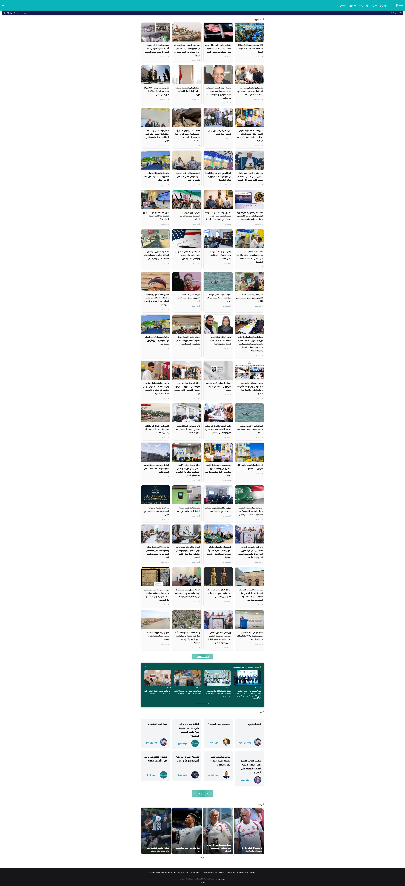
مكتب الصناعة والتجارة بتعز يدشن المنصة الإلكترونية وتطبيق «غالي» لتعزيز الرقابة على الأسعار (218, 429)
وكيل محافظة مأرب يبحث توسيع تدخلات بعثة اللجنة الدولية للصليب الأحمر (156, 215)
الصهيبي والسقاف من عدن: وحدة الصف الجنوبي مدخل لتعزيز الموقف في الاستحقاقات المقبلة (218, 215)
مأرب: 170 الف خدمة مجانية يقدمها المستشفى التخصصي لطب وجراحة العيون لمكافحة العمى (157, 552)
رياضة (361, 5)
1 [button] (208, 703)
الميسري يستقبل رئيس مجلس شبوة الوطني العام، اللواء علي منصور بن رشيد (188, 176)
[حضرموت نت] (399, 5)
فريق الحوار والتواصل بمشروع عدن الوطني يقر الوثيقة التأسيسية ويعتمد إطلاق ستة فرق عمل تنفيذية (250, 388)
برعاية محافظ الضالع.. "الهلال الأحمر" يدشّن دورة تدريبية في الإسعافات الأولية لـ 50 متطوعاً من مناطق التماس (188, 470)
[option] (247, 685)
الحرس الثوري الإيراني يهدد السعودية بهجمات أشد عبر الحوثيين (190, 215)
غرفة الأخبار (182, 743)
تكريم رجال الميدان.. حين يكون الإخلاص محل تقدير (219, 131)
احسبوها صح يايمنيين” (219, 723)
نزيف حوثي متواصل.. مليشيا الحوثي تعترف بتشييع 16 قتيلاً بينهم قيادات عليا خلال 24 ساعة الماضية (219, 552)
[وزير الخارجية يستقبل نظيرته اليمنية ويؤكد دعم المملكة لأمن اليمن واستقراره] (157, 678)
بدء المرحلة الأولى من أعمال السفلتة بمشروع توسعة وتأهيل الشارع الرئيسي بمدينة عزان (156, 255)
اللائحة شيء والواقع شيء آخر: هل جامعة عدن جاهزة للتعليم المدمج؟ (189, 729)
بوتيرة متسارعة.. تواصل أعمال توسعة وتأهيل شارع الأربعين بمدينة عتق (157, 340)
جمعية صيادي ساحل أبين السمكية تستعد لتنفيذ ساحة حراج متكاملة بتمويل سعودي (187, 692)
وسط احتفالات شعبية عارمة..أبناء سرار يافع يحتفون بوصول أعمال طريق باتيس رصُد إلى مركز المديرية (187, 637)
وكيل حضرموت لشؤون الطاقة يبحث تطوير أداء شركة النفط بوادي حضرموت (219, 255)
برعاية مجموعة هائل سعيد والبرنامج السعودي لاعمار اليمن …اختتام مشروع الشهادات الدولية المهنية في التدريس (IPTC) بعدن (248, 694)
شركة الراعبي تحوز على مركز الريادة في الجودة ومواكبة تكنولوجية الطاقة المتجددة (218, 176)
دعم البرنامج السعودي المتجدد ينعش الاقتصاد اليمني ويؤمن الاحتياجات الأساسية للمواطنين (251, 511)
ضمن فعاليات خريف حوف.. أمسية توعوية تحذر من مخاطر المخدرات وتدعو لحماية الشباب (157, 48)
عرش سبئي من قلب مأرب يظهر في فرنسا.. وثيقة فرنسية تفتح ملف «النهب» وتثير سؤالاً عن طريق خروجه (156, 594)
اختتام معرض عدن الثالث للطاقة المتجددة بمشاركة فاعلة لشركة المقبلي (250, 48)
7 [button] (198, 703)
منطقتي (343, 5)
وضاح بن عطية (245, 742)
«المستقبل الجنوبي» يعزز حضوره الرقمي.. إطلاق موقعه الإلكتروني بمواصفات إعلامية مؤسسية (250, 215)
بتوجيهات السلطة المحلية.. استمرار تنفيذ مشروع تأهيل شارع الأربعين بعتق (156, 176)
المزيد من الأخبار (202, 656)
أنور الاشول (213, 742)
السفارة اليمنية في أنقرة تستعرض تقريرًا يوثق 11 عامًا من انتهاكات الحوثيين (218, 386)
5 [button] (201, 703)
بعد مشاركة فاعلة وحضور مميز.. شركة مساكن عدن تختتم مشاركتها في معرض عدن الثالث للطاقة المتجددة (249, 256)
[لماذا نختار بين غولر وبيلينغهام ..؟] (187, 831)
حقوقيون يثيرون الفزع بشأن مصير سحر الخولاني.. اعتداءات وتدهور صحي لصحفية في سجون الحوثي (218, 48)
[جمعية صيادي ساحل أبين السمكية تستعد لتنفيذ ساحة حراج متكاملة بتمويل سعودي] (187, 678)
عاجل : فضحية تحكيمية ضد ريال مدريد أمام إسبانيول (158, 849)
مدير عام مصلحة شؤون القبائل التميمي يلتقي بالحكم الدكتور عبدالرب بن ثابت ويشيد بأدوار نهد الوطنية (250, 135)
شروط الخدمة (189, 879)
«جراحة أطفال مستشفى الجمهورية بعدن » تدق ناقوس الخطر (188, 297)
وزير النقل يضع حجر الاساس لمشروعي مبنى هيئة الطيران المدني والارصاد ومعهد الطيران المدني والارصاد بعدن (250, 552)
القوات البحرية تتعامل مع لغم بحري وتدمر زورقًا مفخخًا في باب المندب (219, 297)
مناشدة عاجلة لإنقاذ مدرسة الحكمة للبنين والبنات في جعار (188, 509)
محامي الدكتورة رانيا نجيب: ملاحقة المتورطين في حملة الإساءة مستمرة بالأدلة (220, 340)
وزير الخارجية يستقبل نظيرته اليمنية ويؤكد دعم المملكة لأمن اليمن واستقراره (157, 692)
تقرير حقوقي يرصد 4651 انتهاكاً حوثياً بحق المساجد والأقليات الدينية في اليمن (156, 91)
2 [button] (206, 703)
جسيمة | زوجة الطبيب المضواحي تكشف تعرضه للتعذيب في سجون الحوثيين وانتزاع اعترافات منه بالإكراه (218, 92)
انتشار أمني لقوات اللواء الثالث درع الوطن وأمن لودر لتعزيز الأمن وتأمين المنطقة (156, 429)
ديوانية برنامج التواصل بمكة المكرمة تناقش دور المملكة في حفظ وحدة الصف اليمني (188, 340)
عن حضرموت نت (220, 879)
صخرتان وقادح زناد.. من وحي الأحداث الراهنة (155, 758)
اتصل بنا (182, 879)
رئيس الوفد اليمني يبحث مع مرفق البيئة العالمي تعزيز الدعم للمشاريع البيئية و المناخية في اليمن (157, 135)
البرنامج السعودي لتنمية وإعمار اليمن (245, 667)
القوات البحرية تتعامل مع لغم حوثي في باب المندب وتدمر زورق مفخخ (250, 429)
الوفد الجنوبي (254, 723)
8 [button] (196, 703)
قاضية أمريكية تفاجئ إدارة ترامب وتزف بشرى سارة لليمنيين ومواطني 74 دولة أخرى (187, 255)
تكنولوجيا (352, 5)
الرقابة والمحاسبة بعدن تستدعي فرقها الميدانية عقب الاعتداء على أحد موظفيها (156, 468)
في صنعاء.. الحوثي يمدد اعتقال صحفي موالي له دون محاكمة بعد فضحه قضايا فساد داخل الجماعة (250, 176)
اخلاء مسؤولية (199, 879)
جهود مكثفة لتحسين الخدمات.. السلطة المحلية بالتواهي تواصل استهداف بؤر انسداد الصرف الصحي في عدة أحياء (250, 594)
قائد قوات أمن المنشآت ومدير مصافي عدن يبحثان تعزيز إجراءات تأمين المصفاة (187, 429)
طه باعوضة (182, 774)
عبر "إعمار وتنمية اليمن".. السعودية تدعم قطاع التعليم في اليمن (156, 511)
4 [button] (203, 703)
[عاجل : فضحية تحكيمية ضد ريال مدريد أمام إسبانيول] (156, 831)
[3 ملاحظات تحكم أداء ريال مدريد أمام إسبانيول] (249, 831)
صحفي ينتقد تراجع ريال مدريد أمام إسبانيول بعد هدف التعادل (219, 847)
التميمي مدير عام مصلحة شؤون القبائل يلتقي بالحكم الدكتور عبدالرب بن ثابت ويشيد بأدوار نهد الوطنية (218, 470)
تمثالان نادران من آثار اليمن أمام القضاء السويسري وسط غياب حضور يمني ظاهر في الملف (219, 593)
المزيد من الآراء (202, 793)
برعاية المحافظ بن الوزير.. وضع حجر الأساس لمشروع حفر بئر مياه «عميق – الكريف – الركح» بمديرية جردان (187, 388)
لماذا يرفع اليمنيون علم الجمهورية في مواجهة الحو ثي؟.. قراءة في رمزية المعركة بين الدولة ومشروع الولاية (187, 50)
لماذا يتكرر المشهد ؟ (157, 723)
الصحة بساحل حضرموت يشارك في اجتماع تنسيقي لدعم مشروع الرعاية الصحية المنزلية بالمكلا (187, 593)
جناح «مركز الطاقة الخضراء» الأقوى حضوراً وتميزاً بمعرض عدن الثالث (249, 297)
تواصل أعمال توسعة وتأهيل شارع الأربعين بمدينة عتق (250, 466)
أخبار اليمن (383, 5)
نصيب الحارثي (213, 774)
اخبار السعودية (371, 5)
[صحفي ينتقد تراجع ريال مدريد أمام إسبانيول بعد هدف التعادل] (218, 831)
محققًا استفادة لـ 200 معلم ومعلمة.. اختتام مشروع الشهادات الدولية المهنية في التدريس (218, 693)
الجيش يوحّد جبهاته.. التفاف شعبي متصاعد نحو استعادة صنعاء (158, 635)
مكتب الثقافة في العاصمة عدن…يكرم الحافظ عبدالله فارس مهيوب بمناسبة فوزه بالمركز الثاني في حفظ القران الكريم (156, 388)
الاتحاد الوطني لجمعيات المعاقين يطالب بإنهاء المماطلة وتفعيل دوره (187, 91)
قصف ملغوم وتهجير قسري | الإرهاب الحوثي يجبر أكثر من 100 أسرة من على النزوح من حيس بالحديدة (187, 135)
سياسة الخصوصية (209, 879)
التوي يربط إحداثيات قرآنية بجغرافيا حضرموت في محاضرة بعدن (218, 509)
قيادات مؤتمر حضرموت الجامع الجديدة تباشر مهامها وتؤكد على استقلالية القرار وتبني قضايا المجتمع (188, 552)
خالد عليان (245, 780)
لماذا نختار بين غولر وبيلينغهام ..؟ (188, 849)
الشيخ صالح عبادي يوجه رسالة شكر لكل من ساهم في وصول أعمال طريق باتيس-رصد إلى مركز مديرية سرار (156, 299)
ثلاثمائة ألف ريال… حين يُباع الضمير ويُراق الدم (187, 758)
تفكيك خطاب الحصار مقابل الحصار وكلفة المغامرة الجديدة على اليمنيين (251, 766)
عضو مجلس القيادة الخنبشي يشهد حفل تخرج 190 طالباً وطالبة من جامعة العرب (250, 635)
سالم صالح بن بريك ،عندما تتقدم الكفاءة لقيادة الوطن (220, 760)
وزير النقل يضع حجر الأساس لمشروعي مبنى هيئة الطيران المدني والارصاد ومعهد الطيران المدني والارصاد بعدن (219, 637)
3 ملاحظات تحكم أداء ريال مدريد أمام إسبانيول (251, 849)
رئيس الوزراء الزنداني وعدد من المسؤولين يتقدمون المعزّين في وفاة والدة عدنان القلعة (250, 91)
